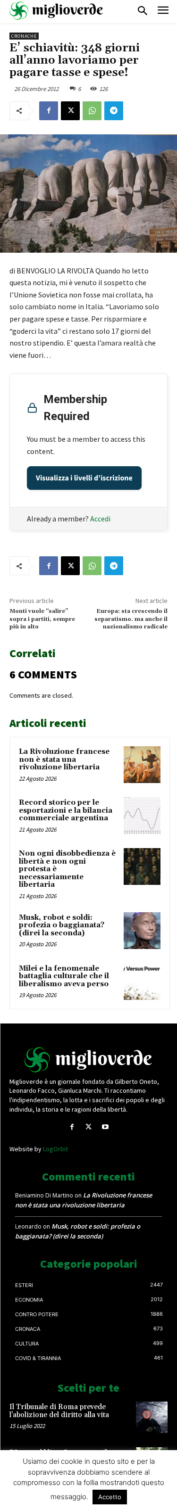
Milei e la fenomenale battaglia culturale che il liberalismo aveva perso (64, 976)
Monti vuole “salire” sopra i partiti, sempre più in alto (42, 619)
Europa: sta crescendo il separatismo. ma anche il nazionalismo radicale (131, 619)
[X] (70, 110)
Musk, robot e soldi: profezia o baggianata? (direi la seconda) (61, 925)
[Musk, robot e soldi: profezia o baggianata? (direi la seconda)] (142, 930)
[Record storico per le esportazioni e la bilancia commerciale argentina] (142, 815)
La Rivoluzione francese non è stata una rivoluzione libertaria (64, 759)
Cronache (24, 36)
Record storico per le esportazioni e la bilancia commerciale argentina (65, 810)
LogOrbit (55, 1149)
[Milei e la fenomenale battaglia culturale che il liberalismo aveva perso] (142, 981)
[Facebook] (48, 110)
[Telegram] (113, 110)
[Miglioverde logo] (89, 1060)
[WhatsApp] (92, 110)
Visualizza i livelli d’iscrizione (84, 478)
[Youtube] (105, 1127)
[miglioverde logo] (56, 10)
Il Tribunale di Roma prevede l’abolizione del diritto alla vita (59, 1411)
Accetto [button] (109, 1497)
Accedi (100, 518)
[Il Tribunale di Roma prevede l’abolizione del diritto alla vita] (152, 1417)
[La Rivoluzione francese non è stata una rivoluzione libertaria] (142, 764)
